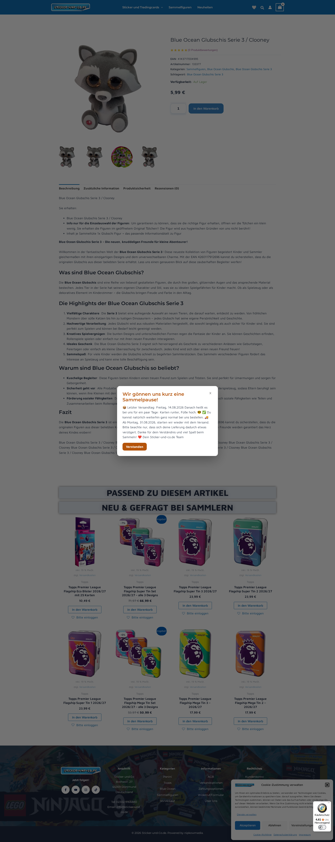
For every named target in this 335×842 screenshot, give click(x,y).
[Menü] (328, 803)
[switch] (322, 827)
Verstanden (134, 446)
